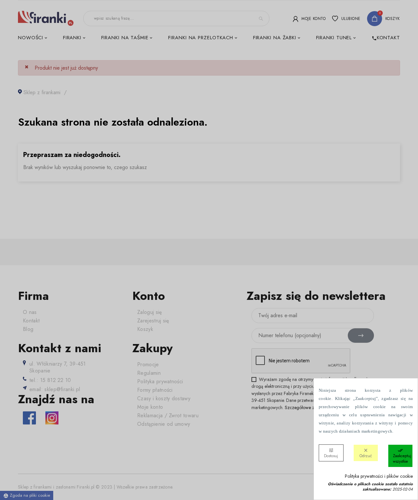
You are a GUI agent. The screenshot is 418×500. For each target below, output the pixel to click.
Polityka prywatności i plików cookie (379, 476)
